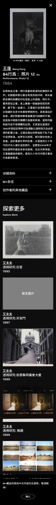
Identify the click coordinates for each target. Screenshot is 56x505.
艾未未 (7, 263)
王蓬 (7, 68)
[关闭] (51, 5)
